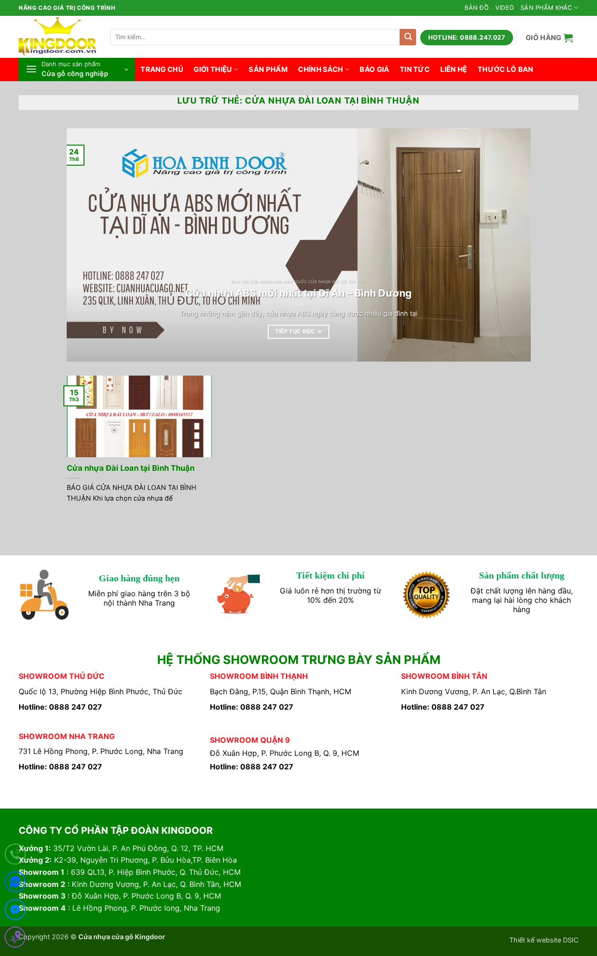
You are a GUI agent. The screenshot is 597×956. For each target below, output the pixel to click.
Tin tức (415, 69)
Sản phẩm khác (546, 7)
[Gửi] (408, 37)
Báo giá (374, 69)
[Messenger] (15, 911)
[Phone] (15, 856)
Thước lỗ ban (506, 69)
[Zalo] (15, 883)
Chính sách (320, 69)
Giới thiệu (213, 69)
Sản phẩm (268, 69)
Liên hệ (453, 69)
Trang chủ (161, 69)
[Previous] (87, 245)
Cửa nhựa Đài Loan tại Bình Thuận (130, 468)
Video (504, 7)
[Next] (509, 245)
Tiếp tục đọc (298, 331)
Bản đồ (477, 7)
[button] (549, 37)
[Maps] (15, 939)
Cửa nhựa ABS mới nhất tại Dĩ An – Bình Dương (298, 293)
